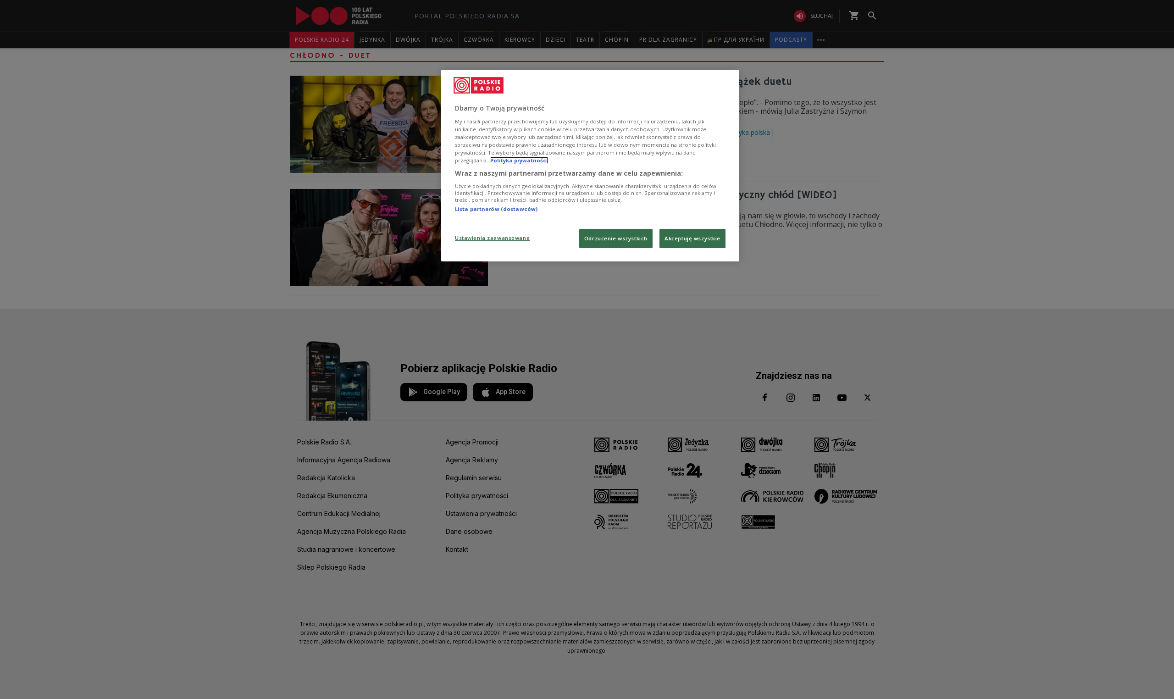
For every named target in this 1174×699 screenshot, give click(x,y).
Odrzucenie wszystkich (616, 238)
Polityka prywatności (519, 160)
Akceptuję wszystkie (692, 238)
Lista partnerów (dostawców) (496, 208)
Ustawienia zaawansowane (492, 237)
